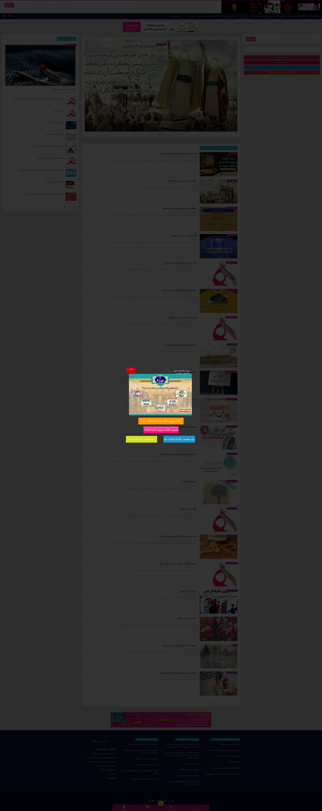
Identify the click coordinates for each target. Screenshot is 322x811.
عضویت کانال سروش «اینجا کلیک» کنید (160, 429)
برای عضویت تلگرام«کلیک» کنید (179, 439)
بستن (131, 369)
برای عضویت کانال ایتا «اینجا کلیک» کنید (161, 421)
